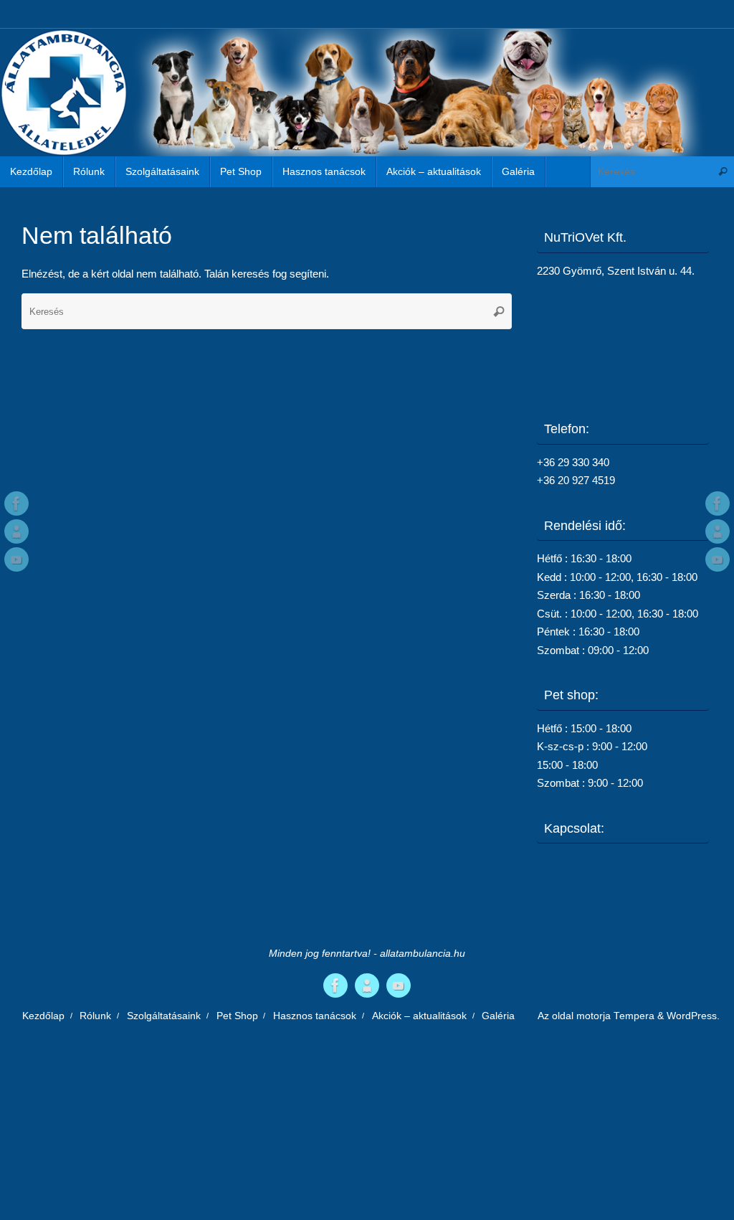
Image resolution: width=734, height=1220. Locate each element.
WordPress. (693, 1016)
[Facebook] (16, 503)
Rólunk (95, 1016)
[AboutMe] (16, 531)
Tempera (634, 1016)
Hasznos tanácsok (314, 1016)
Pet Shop (237, 1016)
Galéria (498, 1016)
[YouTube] (16, 559)
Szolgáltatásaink (164, 1016)
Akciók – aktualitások (419, 1016)
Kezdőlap (43, 1016)
